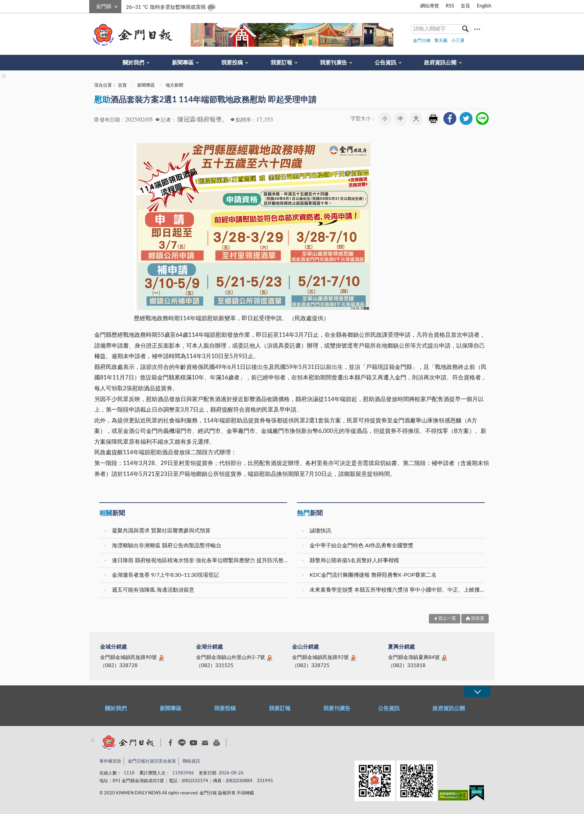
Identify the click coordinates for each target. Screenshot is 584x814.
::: (93, 5)
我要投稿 (232, 62)
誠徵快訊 (320, 530)
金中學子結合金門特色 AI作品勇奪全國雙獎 (361, 545)
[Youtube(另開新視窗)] (193, 743)
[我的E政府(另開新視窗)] (476, 794)
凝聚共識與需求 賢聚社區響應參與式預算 (161, 530)
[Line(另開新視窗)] (182, 743)
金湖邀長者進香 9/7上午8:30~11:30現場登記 (165, 575)
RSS (450, 6)
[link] (449, 118)
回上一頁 (447, 618)
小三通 (457, 41)
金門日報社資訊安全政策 (152, 761)
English (484, 6)
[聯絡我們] (205, 743)
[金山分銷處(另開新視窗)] (353, 658)
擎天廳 (440, 41)
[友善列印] (216, 743)
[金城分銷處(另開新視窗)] (161, 658)
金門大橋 (422, 41)
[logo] (131, 35)
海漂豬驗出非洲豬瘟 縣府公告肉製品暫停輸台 (166, 545)
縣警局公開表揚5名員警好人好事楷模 (354, 560)
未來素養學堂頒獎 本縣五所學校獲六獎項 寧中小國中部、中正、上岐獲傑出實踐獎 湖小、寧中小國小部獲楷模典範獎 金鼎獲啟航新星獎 (398, 590)
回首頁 (477, 618)
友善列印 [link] (433, 119)
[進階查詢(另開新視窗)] (477, 29)
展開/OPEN (477, 691)
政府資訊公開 (440, 62)
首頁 (465, 6)
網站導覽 (429, 6)
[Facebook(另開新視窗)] (170, 743)
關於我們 (133, 62)
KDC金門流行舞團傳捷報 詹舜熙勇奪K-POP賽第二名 (373, 575)
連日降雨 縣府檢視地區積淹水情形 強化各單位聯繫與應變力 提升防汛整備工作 (200, 560)
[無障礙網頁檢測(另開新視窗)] (453, 796)
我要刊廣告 (333, 62)
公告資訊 (385, 62)
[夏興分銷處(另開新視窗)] (444, 658)
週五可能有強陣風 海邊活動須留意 (153, 590)
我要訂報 (281, 62)
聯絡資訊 (191, 761)
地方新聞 (174, 85)
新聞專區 (183, 62)
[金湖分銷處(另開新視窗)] (269, 658)
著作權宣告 (110, 761)
